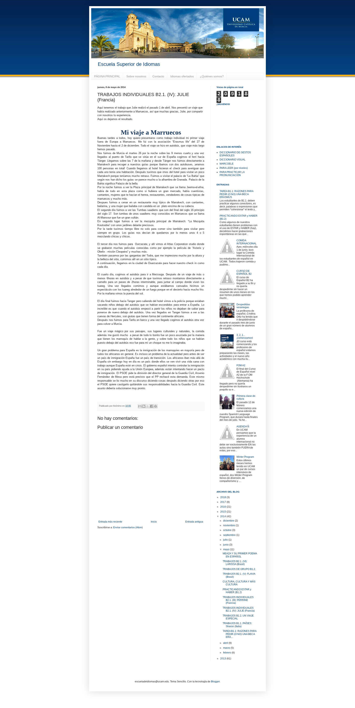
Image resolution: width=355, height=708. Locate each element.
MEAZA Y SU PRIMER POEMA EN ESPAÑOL (240, 555)
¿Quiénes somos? (212, 76)
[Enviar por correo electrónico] (140, 406)
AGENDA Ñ (242, 426)
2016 (223, 506)
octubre (227, 530)
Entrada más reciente (110, 521)
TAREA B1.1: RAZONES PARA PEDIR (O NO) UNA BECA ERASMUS (236, 194)
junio (226, 544)
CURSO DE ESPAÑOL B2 (244, 272)
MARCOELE (227, 163)
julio (225, 539)
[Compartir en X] (148, 406)
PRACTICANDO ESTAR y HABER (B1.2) (237, 591)
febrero (227, 652)
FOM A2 (240, 365)
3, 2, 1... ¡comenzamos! (244, 336)
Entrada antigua (194, 521)
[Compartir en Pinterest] (155, 406)
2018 (223, 497)
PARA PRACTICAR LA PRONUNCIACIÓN (232, 173)
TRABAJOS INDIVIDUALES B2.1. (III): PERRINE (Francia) (238, 600)
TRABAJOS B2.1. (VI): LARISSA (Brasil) (235, 563)
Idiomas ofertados (182, 76)
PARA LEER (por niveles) (234, 168)
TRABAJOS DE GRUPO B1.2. (239, 569)
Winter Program (245, 456)
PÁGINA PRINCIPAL (107, 76)
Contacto (158, 76)
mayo (226, 549)
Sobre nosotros (136, 76)
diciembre (229, 520)
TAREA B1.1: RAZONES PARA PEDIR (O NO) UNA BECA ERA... (239, 634)
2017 (223, 502)
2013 (223, 658)
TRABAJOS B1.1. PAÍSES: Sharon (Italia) (237, 625)
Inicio (154, 521)
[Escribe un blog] (144, 406)
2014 (223, 516)
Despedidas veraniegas (243, 306)
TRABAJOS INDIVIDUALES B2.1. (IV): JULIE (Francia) (239, 609)
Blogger (215, 681)
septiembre (229, 535)
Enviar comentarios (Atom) (128, 527)
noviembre (229, 525)
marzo (227, 647)
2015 (223, 511)
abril (226, 643)
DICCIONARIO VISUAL (233, 159)
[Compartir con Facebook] (152, 406)
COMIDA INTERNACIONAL (246, 242)
